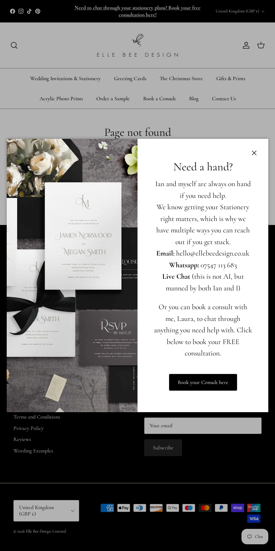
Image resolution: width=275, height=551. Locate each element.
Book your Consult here (203, 382)
